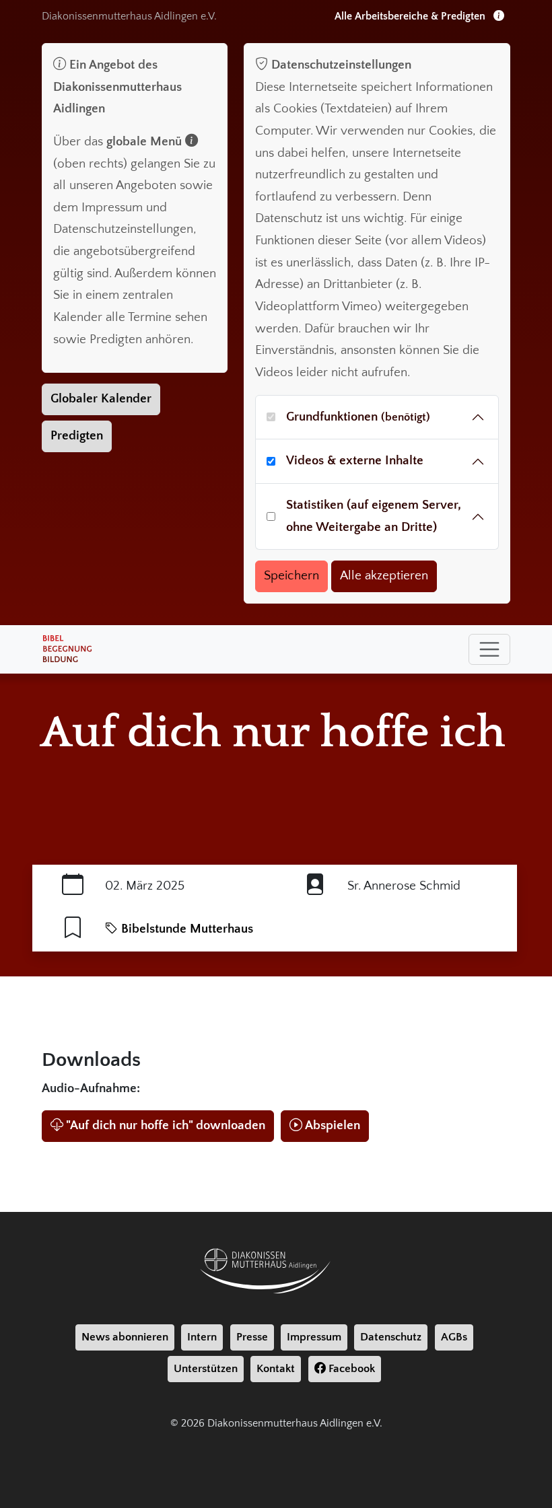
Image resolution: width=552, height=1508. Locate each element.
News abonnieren (124, 1337)
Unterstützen (206, 1369)
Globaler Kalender (100, 399)
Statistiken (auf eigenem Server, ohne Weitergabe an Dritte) (373, 516)
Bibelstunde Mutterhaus (185, 929)
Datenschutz (390, 1337)
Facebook (350, 1369)
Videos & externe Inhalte (354, 461)
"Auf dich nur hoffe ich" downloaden (165, 1125)
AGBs (454, 1337)
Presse (252, 1337)
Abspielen (332, 1125)
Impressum (314, 1337)
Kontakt (275, 1369)
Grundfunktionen (358, 417)
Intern (202, 1337)
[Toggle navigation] (489, 649)
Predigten (76, 436)
